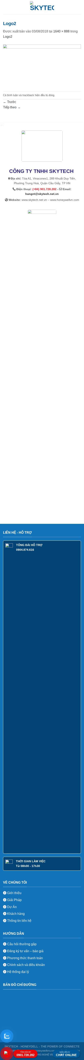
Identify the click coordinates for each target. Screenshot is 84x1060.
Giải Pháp (14, 900)
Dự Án (11, 907)
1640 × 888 (61, 31)
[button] (5, 7)
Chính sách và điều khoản (26, 965)
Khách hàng (15, 913)
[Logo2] (42, 65)
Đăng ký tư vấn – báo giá (24, 951)
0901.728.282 (25, 1054)
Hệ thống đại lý (18, 972)
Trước (9, 102)
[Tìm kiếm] (79, 7)
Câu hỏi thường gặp (21, 944)
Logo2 (7, 36)
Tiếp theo (12, 107)
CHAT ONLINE (66, 1054)
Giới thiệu (13, 893)
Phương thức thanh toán (24, 958)
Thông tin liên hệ (18, 920)
